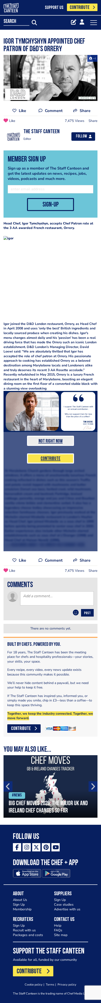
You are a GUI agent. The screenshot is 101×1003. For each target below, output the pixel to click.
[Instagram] (27, 847)
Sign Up (19, 904)
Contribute (50, 458)
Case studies (64, 904)
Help (57, 925)
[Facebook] (17, 847)
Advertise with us (67, 909)
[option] (50, 786)
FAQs (58, 930)
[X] (36, 847)
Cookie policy (34, 984)
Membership (22, 909)
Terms (50, 984)
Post (87, 613)
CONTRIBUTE (79, 7)
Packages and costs (28, 935)
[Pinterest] (46, 847)
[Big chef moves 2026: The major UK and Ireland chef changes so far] (50, 786)
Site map (60, 935)
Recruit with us (24, 930)
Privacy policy (67, 984)
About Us (20, 900)
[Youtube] (55, 847)
